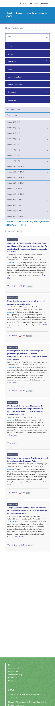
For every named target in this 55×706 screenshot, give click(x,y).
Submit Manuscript (15, 85)
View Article (12, 286)
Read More (11, 383)
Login (45, 3)
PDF (26, 286)
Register (35, 3)
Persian (24, 3)
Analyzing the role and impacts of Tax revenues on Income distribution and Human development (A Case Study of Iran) (27, 510)
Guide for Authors (14, 77)
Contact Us (12, 100)
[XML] (25, 225)
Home (7, 28)
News (10, 69)
